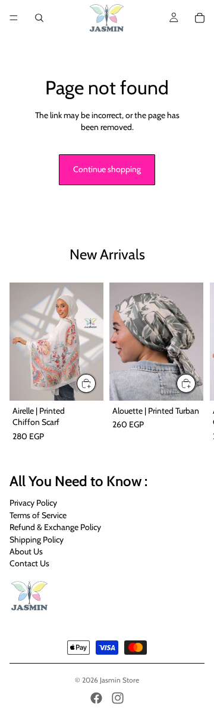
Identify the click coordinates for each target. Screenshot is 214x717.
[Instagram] (118, 698)
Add (96, 382)
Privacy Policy (33, 503)
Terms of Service (38, 515)
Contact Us (29, 563)
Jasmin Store (119, 679)
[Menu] (13, 17)
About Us (26, 551)
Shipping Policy (37, 539)
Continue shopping (107, 169)
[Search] (39, 18)
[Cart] (200, 18)
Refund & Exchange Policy (55, 527)
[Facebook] (96, 698)
